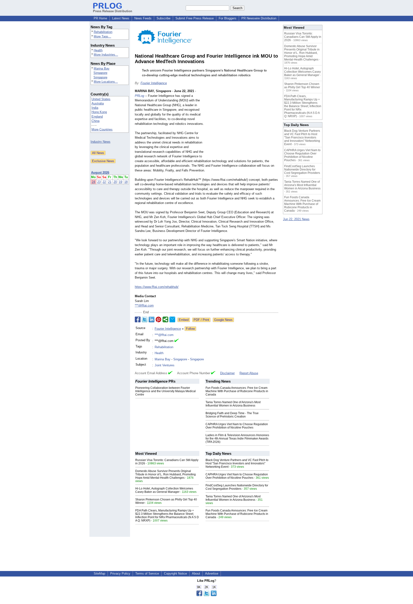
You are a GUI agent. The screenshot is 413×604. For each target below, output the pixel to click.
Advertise (211, 573)
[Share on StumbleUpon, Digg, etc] (165, 319)
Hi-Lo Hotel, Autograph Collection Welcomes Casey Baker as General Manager (164, 490)
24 (93, 182)
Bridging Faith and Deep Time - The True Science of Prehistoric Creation (232, 415)
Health (98, 50)
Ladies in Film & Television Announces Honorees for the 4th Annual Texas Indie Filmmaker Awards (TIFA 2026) (237, 439)
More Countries (102, 129)
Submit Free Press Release (194, 18)
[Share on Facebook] (138, 319)
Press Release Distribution (112, 11)
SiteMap (99, 573)
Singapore (100, 73)
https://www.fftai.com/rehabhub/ (157, 287)
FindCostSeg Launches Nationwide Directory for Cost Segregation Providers (237, 487)
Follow (190, 328)
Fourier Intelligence (154, 83)
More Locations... (106, 81)
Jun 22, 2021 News (296, 219)
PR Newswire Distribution (258, 18)
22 (104, 182)
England (97, 116)
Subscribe (163, 18)
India (95, 108)
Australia (98, 103)
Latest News (120, 18)
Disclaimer (227, 373)
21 (109, 182)
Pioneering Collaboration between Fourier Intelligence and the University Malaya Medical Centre (165, 391)
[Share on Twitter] (144, 319)
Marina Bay (101, 68)
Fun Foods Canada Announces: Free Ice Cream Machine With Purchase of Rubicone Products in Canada (237, 391)
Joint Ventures (164, 365)
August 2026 (100, 172)
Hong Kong (99, 112)
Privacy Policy (120, 573)
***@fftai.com (144, 305)
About (196, 573)
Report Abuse (248, 373)
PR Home (100, 18)
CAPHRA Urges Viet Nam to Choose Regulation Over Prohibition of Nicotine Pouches (237, 426)
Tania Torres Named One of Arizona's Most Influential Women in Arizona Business (233, 404)
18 (126, 182)
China (95, 121)
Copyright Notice (175, 573)
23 (99, 182)
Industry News (100, 141)
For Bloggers (227, 18)
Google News (223, 320)
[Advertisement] (242, 124)
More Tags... (102, 36)
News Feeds (143, 18)
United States (101, 99)
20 (115, 182)
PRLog (139, 96)
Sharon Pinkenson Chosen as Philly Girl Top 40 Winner (302, 85)
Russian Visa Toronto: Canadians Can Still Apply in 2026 (302, 37)
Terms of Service (147, 573)
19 (120, 182)
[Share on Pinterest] (158, 319)
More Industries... (106, 54)
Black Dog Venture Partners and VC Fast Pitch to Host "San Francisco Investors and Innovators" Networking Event (237, 463)
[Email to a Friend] (172, 319)
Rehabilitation (103, 32)
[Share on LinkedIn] (151, 319)
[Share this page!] (206, 595)
